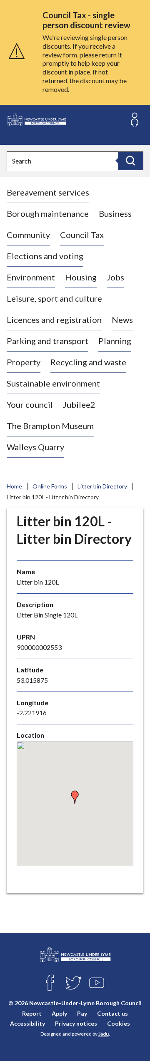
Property (23, 362)
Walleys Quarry (35, 447)
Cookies (118, 1023)
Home (14, 486)
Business (115, 213)
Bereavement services (48, 192)
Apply (59, 1013)
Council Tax (82, 235)
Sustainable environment (53, 383)
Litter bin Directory (102, 486)
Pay (82, 1013)
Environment (31, 277)
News (122, 320)
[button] (75, 797)
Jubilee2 (79, 404)
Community (28, 235)
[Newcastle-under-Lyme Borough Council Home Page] (36, 119)
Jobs (115, 277)
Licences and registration (54, 320)
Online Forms (49, 486)
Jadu (103, 1034)
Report (32, 1013)
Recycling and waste (88, 362)
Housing (81, 277)
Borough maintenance (48, 213)
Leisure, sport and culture (54, 298)
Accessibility (27, 1023)
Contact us (112, 1013)
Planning (114, 341)
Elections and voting (45, 256)
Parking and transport (47, 341)
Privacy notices (76, 1023)
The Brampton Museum (50, 426)
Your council (30, 404)
